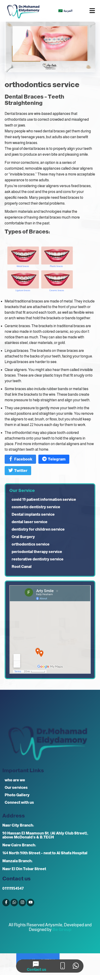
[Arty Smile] (23, 11)
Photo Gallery (17, 795)
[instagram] (22, 902)
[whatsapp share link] (75, 966)
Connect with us (19, 802)
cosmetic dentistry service (36, 507)
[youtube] (30, 902)
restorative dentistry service (37, 559)
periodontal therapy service (37, 552)
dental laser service (29, 522)
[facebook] (6, 902)
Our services (16, 788)
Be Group (61, 929)
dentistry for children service (38, 529)
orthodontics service (31, 544)
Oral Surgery (23, 537)
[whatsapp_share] (14, 902)
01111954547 (13, 888)
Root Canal (22, 567)
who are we (15, 780)
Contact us (36, 970)
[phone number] (62, 966)
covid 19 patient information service (44, 499)
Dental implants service (33, 514)
